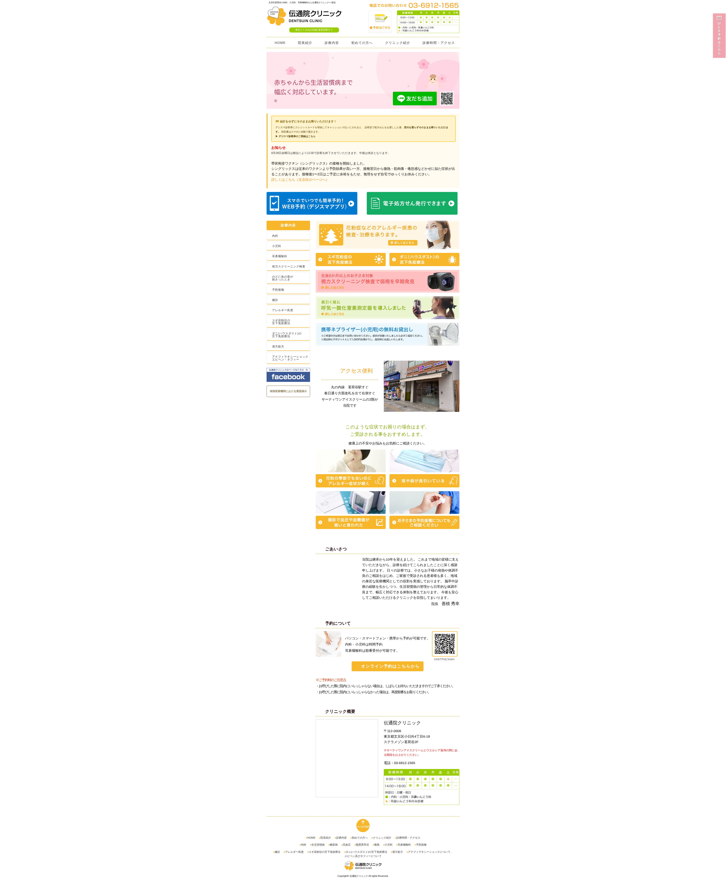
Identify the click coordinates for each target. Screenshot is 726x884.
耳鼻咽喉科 (279, 256)
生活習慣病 (318, 844)
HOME (280, 43)
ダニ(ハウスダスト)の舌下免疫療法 (287, 335)
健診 (275, 299)
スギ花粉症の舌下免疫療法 (281, 322)
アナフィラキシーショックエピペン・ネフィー (290, 358)
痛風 (376, 844)
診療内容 (332, 43)
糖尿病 (334, 844)
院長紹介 (305, 43)
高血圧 (347, 844)
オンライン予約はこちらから (390, 666)
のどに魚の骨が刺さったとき (282, 278)
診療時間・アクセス (439, 43)
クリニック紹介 (397, 43)
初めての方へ (362, 43)
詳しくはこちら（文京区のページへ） (300, 180)
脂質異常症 (362, 844)
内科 (275, 235)
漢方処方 (278, 346)
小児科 (276, 246)
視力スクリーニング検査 (288, 266)
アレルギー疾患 (282, 310)
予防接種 (278, 289)
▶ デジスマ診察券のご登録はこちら (295, 136)
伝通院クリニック (359, 876)
